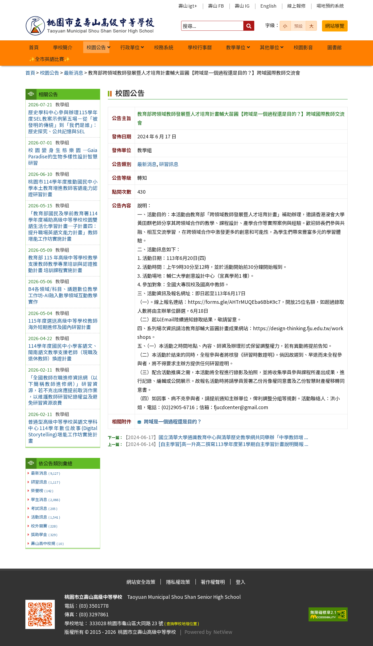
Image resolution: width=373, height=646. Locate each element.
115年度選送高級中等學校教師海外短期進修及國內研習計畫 (62, 323)
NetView (222, 631)
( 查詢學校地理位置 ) (181, 623)
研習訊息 (45, 482)
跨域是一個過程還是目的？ (173, 421)
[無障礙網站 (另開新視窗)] (328, 614)
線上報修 (296, 5)
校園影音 (303, 47)
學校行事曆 (200, 47)
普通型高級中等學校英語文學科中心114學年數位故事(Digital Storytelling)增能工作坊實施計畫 (62, 431)
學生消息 (45, 499)
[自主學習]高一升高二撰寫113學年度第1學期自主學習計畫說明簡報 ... (215, 444)
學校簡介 (62, 47)
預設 (298, 26)
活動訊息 (45, 517)
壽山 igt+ (187, 5)
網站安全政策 (140, 581)
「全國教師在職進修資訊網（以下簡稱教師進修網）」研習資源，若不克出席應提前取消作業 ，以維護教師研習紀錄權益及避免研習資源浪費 (62, 390)
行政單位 (130, 47)
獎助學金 (44, 534)
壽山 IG (242, 5)
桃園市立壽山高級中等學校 (146, 631)
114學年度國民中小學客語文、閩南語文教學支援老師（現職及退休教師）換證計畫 (62, 352)
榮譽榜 (42, 490)
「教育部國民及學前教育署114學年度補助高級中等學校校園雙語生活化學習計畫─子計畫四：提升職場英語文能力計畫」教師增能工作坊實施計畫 (62, 226)
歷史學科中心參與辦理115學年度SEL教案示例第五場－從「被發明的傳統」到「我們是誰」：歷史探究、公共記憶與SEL (62, 122)
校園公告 (96, 47)
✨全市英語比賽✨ (49, 58)
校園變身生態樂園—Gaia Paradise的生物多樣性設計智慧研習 (62, 156)
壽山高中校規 (47, 543)
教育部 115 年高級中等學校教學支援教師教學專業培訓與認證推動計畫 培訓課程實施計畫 (62, 264)
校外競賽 (44, 526)
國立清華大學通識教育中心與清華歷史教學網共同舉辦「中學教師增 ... (215, 437)
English (268, 5)
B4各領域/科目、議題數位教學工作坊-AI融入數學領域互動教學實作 (62, 295)
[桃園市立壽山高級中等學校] (89, 26)
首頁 (34, 47)
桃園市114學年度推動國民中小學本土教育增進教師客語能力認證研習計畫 (62, 188)
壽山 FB (216, 5)
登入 (240, 581)
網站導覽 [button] (334, 25)
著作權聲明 (213, 581)
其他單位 (269, 47)
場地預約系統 (330, 5)
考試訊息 (44, 508)
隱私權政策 (178, 581)
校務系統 (163, 47)
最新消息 (45, 473)
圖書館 (334, 47)
